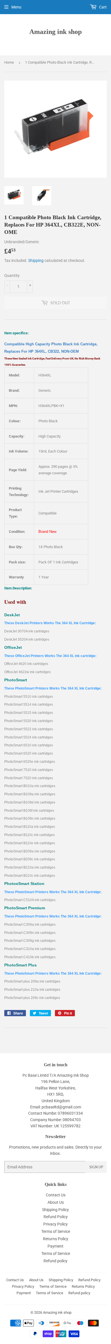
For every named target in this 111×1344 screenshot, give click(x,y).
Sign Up (96, 1167)
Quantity (12, 275)
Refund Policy (56, 1216)
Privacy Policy (55, 1224)
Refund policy (55, 1261)
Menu (16, 7)
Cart (102, 7)
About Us (56, 1202)
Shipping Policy (55, 1209)
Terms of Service (55, 1231)
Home (9, 62)
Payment (55, 1246)
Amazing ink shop (55, 31)
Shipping (36, 260)
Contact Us (55, 1195)
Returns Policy (55, 1239)
